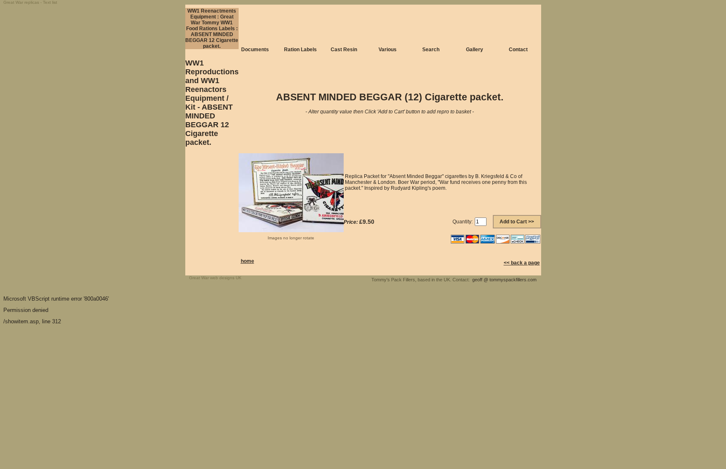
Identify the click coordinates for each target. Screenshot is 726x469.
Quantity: (462, 222)
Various (388, 49)
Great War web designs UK (215, 277)
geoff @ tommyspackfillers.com (504, 279)
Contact (518, 49)
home (247, 261)
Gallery (474, 49)
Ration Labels (300, 49)
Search (430, 49)
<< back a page (522, 263)
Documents (255, 49)
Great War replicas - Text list (30, 2)
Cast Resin (344, 49)
